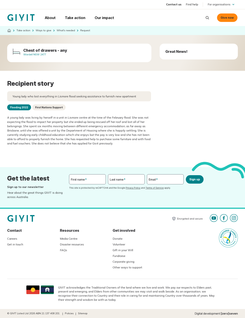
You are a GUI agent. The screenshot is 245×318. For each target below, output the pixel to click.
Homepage (21, 17)
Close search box (198, 17)
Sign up (194, 179)
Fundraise (119, 256)
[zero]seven (229, 313)
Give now (227, 17)
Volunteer (119, 244)
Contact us (174, 4)
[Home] (9, 31)
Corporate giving (123, 261)
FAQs (63, 250)
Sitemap (83, 313)
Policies (69, 313)
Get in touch (15, 244)
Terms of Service (154, 187)
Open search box (207, 18)
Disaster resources (72, 244)
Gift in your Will (123, 250)
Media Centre (68, 238)
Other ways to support (127, 267)
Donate (117, 238)
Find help (192, 4)
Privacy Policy (133, 187)
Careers (12, 238)
